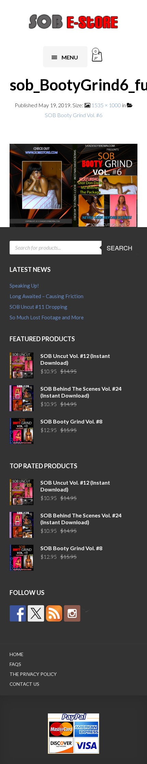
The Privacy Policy (33, 674)
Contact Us (24, 684)
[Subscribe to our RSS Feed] (54, 613)
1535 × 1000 (106, 105)
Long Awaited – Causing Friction (46, 296)
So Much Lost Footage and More (47, 317)
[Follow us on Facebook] (18, 613)
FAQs (15, 664)
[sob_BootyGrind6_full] (73, 184)
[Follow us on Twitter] (36, 613)
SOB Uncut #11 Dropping (38, 307)
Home (16, 654)
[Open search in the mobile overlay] (73, 247)
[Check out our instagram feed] (72, 613)
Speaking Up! (24, 285)
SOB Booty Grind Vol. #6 (73, 115)
